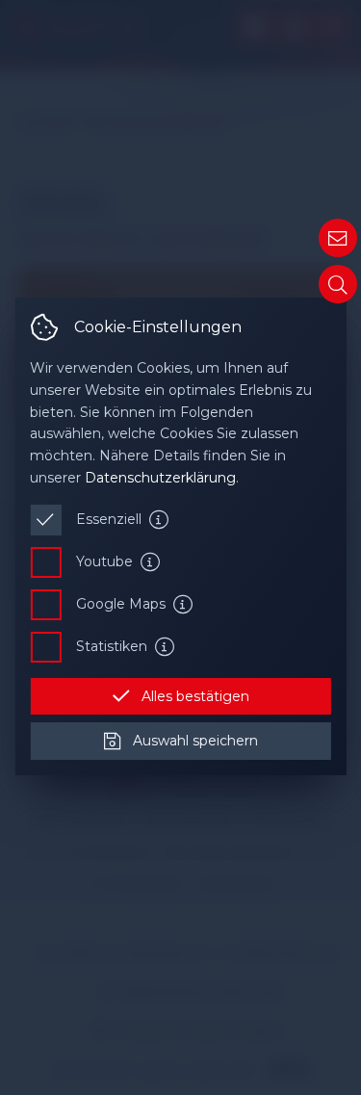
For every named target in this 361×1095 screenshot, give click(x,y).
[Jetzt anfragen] (338, 238)
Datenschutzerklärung (160, 477)
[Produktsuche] (338, 284)
